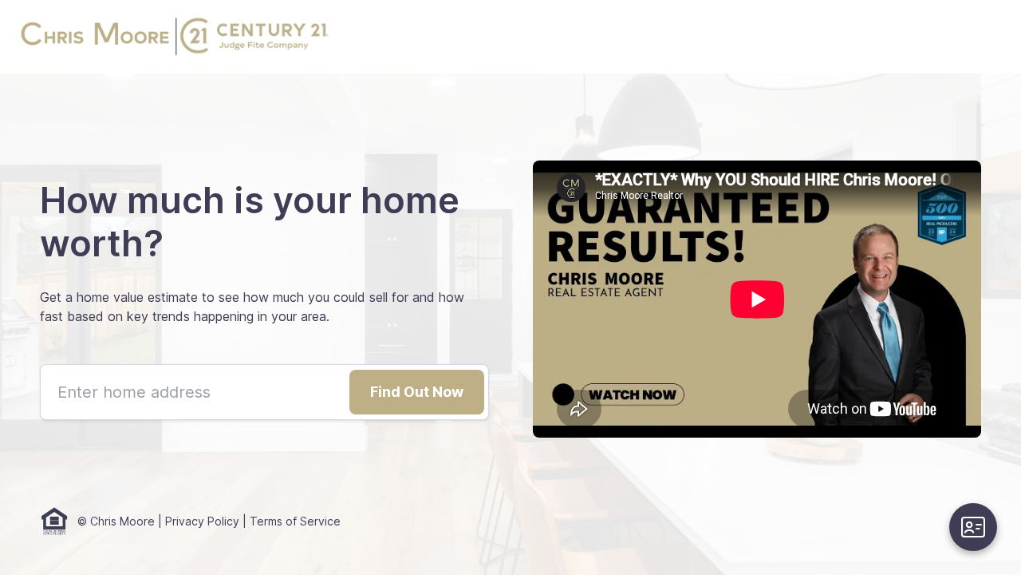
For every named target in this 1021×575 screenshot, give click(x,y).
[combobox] (264, 392)
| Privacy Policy (197, 521)
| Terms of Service (290, 521)
